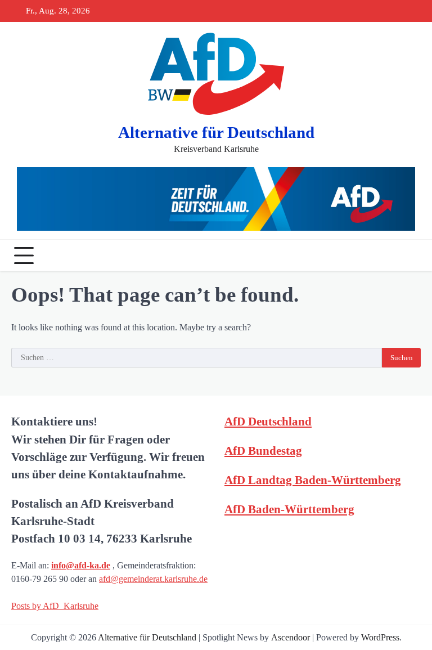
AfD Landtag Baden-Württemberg (312, 479)
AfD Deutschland (268, 421)
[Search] (409, 255)
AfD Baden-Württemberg (289, 509)
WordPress (380, 637)
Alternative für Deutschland (216, 132)
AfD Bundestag (263, 450)
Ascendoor (290, 637)
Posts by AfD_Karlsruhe (54, 606)
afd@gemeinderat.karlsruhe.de (153, 579)
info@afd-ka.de (80, 565)
